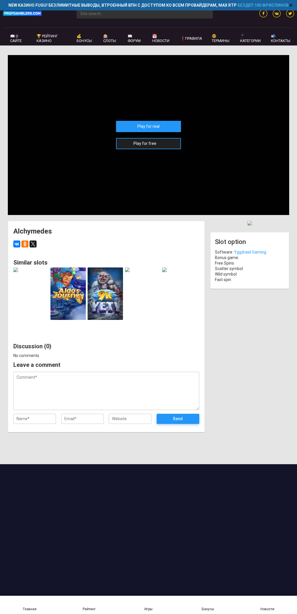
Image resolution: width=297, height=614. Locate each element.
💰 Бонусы (84, 38)
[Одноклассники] (24, 244)
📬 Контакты (280, 38)
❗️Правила (191, 38)
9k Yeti (105, 313)
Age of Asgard (31, 313)
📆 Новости (160, 38)
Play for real (148, 126)
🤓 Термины (220, 38)
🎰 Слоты (109, 38)
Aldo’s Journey (68, 313)
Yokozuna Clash (142, 311)
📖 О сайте (16, 38)
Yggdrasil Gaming (30, 276)
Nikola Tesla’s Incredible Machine (180, 309)
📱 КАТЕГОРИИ (250, 38)
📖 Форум (134, 38)
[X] (33, 244)
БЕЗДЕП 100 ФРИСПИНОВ (263, 5)
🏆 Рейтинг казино (47, 38)
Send (178, 418)
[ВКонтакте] (16, 244)
